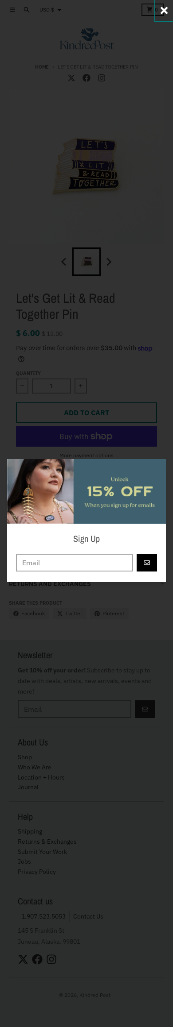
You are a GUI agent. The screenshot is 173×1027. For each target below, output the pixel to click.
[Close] (164, 10)
